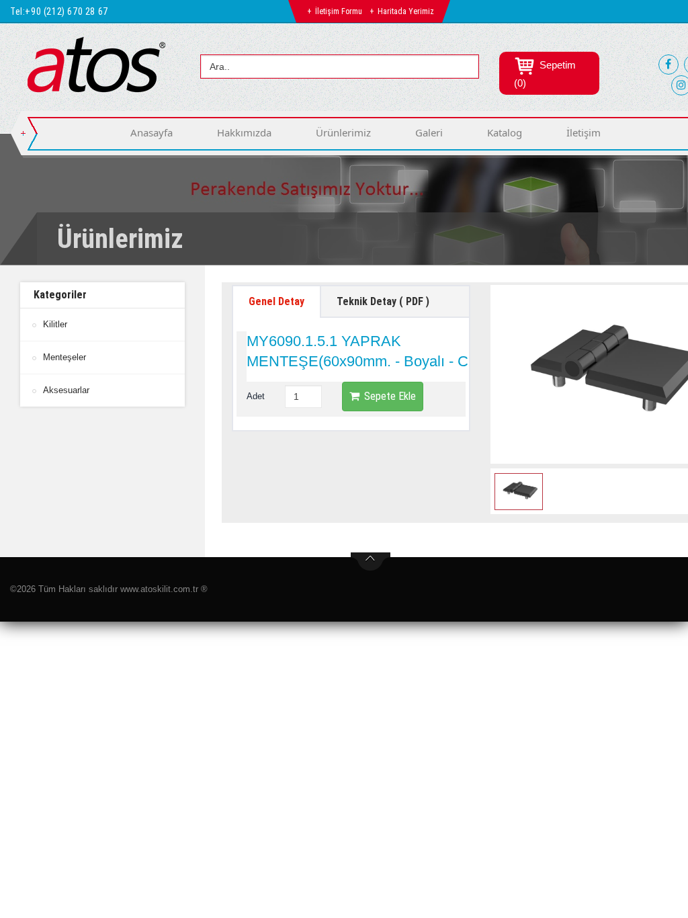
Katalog (504, 132)
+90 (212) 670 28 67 (66, 11)
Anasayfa (151, 132)
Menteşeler (64, 357)
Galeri (429, 132)
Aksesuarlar (66, 390)
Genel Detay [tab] (276, 301)
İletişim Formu (338, 11)
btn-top (370, 561)
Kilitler (55, 324)
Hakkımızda (244, 132)
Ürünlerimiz (343, 132)
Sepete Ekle (390, 396)
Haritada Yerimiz (406, 11)
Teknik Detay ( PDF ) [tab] (383, 301)
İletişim (583, 132)
